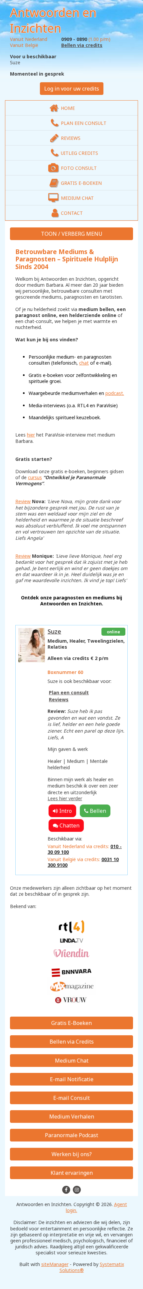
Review (23, 501)
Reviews (59, 699)
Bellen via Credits (72, 1041)
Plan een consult (69, 692)
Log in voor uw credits (71, 88)
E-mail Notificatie (71, 1079)
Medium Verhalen (71, 1116)
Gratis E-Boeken (71, 1023)
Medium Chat (71, 1060)
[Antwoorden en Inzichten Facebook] (67, 1189)
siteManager (55, 1264)
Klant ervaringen (72, 1172)
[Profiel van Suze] (31, 645)
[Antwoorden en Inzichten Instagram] (76, 1189)
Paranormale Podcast (71, 1135)
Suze (54, 631)
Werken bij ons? (72, 1154)
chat (84, 363)
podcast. (114, 393)
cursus (35, 477)
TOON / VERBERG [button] (63, 233)
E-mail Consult (71, 1098)
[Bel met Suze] (95, 811)
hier (31, 435)
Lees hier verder (65, 798)
